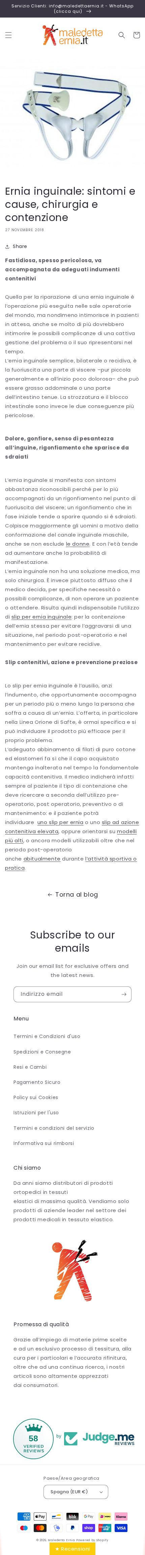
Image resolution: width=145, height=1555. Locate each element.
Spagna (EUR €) (69, 1492)
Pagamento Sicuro (37, 1082)
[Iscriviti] (123, 994)
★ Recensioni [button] (72, 1548)
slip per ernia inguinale (41, 616)
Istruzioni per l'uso (36, 1112)
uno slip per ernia (60, 822)
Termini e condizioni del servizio (53, 1128)
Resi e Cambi (30, 1067)
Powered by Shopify (92, 1540)
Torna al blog (76, 894)
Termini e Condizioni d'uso (47, 1036)
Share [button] (20, 246)
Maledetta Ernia (61, 1540)
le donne (78, 543)
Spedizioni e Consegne (42, 1051)
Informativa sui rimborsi (43, 1143)
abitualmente (42, 858)
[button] (8, 35)
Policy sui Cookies (35, 1097)
